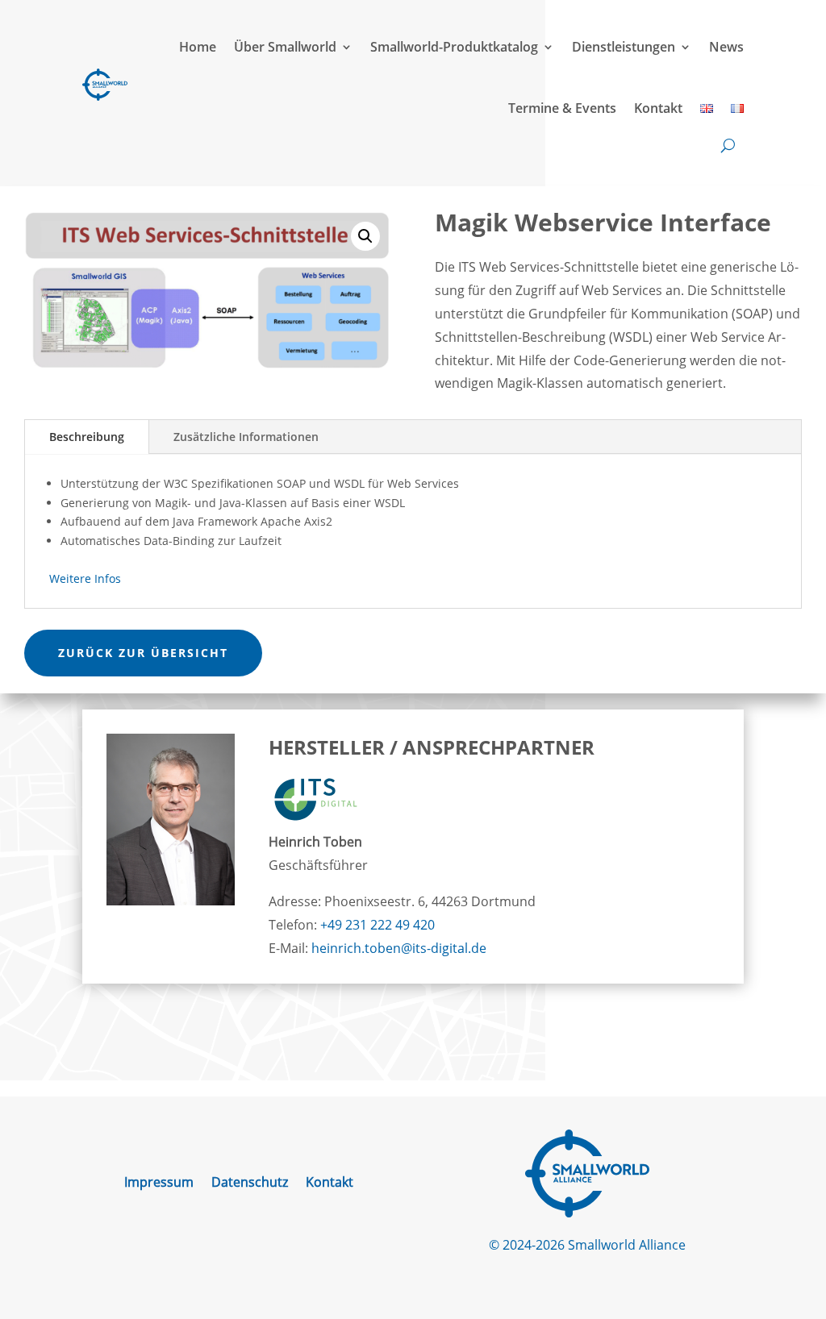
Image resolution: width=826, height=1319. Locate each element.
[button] (365, 236)
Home (197, 47)
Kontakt (658, 108)
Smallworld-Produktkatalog (454, 47)
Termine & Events (562, 108)
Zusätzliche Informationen (246, 436)
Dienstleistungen (623, 47)
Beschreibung (86, 436)
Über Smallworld (285, 47)
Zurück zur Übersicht (143, 652)
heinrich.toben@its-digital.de (398, 948)
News (726, 47)
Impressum (159, 1183)
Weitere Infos (85, 578)
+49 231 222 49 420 (377, 925)
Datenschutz (249, 1183)
